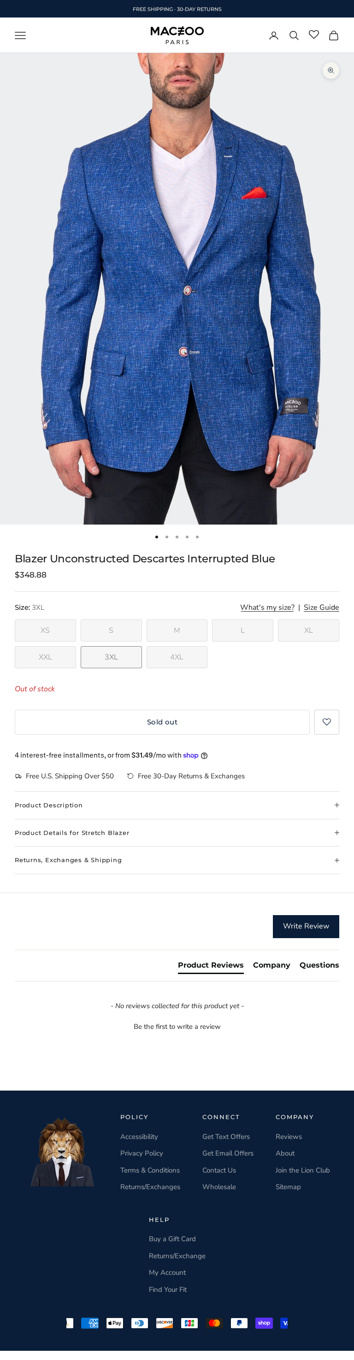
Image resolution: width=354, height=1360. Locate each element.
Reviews (289, 1136)
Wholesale (219, 1186)
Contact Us (219, 1170)
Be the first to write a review (177, 1026)
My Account (167, 1272)
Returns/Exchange (177, 1256)
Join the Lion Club (303, 1170)
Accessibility (139, 1136)
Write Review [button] (306, 926)
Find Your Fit (168, 1289)
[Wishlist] (314, 35)
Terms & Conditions (150, 1170)
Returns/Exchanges (150, 1186)
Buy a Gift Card (172, 1238)
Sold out (162, 722)
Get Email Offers (228, 1153)
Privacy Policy (141, 1153)
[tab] (211, 967)
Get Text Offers (226, 1136)
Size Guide (321, 608)
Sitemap (288, 1186)
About (285, 1153)
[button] (327, 722)
